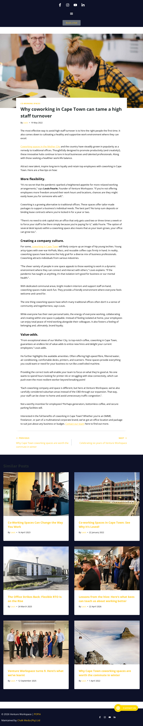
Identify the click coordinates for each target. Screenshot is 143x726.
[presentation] (36, 494)
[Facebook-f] (60, 4)
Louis (25, 122)
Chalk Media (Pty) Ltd (28, 720)
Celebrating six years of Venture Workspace (103, 441)
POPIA (37, 714)
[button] (71, 13)
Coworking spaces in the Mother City (40, 146)
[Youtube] (75, 4)
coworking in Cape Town (45, 246)
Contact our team (74, 423)
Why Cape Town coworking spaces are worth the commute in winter (42, 442)
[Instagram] (67, 4)
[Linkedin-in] (83, 4)
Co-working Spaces (30, 103)
